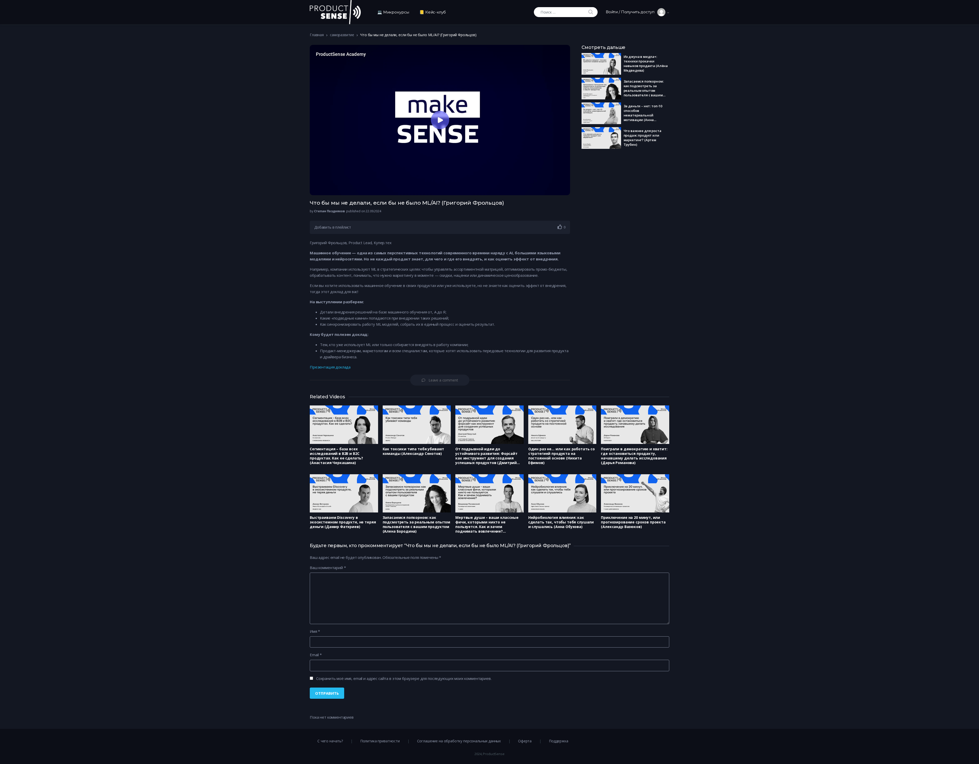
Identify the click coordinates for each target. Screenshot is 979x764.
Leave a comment (443, 380)
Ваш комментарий (328, 567)
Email (316, 654)
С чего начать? (330, 741)
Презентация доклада (330, 367)
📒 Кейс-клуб (432, 12)
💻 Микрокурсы (393, 12)
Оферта (525, 741)
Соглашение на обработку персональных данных (459, 741)
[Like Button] (559, 226)
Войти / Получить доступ (631, 11)
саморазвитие (342, 34)
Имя (315, 631)
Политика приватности (380, 741)
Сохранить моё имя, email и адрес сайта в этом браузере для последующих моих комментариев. (404, 678)
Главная (317, 34)
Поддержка (558, 741)
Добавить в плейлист (332, 227)
